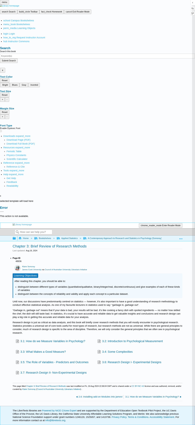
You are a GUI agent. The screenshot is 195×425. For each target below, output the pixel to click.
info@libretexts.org (55, 420)
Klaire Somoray (28, 267)
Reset (4, 80)
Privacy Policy (119, 417)
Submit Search (9, 60)
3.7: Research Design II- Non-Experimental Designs (53, 372)
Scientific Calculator (16, 159)
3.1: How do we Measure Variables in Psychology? (52, 341)
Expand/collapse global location (180, 238)
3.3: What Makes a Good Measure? (43, 351)
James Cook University (31, 270)
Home (25, 238)
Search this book (8, 51)
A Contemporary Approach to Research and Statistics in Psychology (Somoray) (124, 238)
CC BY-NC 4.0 (137, 386)
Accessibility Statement (162, 417)
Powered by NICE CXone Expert (59, 410)
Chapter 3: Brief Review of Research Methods (46, 386)
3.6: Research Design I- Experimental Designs (131, 362)
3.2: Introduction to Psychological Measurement (132, 341)
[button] (11, 182)
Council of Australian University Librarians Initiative (66, 270)
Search (17, 232)
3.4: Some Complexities (117, 351)
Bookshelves (45, 238)
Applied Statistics (69, 238)
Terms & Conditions (138, 417)
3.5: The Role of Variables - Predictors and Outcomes (54, 362)
